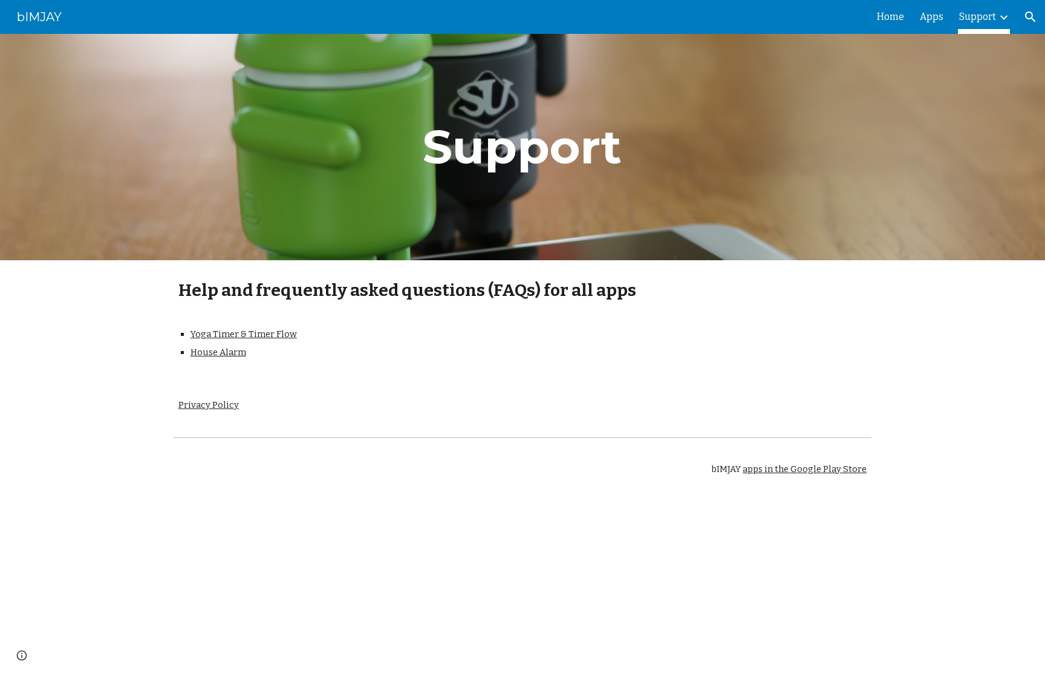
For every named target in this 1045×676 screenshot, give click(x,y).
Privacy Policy (208, 404)
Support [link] (977, 16)
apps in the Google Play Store (805, 469)
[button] (1030, 16)
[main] (522, 147)
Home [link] (890, 16)
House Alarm (218, 352)
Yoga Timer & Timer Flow (243, 334)
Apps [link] (931, 16)
